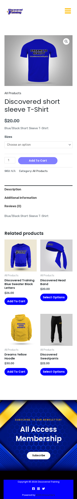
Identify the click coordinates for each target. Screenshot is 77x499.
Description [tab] (12, 189)
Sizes (8, 137)
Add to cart (38, 161)
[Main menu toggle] (67, 11)
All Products (12, 93)
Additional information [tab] (20, 197)
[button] (66, 41)
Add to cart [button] (16, 301)
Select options (54, 297)
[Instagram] (38, 488)
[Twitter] (43, 488)
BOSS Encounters (45, 495)
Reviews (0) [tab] (12, 206)
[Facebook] (33, 488)
